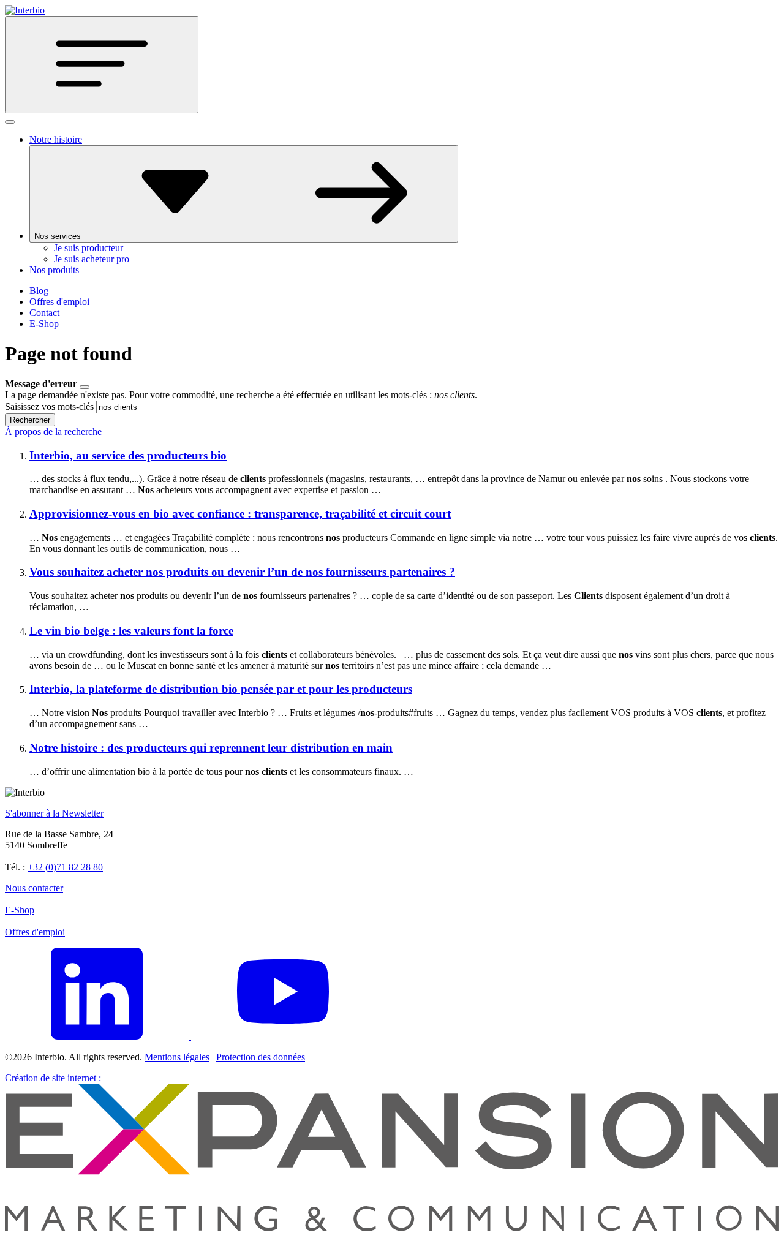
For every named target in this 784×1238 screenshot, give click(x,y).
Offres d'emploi (59, 301)
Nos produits (54, 270)
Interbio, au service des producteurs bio (128, 455)
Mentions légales (177, 1057)
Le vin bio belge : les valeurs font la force (131, 630)
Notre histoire (55, 139)
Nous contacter (34, 888)
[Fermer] (10, 122)
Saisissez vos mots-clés (49, 406)
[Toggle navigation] (101, 64)
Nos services (58, 236)
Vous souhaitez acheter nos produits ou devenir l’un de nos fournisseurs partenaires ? (242, 571)
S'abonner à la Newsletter (54, 813)
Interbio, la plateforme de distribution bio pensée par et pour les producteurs (220, 688)
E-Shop (44, 324)
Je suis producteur (88, 248)
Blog (38, 290)
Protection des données (260, 1057)
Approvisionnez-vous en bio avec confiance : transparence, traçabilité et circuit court (240, 513)
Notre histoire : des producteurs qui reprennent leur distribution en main (211, 747)
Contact (44, 313)
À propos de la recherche (53, 431)
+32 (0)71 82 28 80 (65, 867)
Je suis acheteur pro (91, 259)
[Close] (84, 387)
